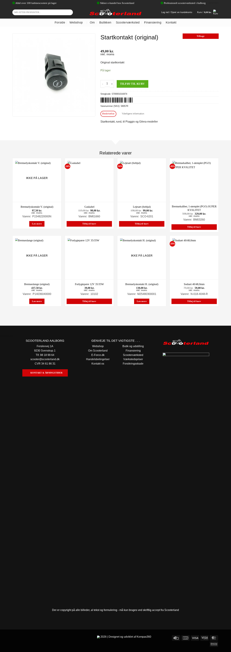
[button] (208, 12)
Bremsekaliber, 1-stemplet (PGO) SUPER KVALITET (194, 208)
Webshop (76, 22)
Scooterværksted (128, 22)
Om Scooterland (98, 350)
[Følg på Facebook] (15, 637)
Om (92, 22)
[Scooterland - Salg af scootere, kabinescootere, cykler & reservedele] (115, 12)
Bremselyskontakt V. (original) (37, 206)
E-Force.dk (98, 355)
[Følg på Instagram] (21, 637)
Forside (60, 22)
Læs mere (37, 224)
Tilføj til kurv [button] (89, 224)
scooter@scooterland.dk (45, 359)
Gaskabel (89, 206)
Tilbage (201, 36)
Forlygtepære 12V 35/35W (89, 284)
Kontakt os (97, 363)
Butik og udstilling (133, 346)
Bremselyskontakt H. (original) (141, 284)
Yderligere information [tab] (133, 113)
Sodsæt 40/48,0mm (194, 284)
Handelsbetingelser (98, 359)
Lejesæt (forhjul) (142, 206)
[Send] (70, 12)
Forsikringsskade (133, 363)
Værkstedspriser (133, 359)
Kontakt (171, 22)
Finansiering (152, 22)
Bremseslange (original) (37, 284)
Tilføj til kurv (132, 83)
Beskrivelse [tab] (108, 113)
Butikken (105, 22)
